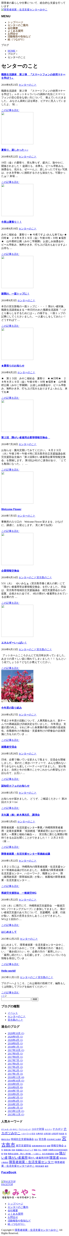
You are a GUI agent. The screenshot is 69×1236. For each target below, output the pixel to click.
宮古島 (42, 1139)
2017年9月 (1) (15, 1053)
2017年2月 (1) (15, 1070)
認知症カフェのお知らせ (15, 785)
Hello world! (8, 970)
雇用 (46, 1166)
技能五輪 (7, 1150)
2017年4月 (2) (15, 1067)
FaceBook (8, 1172)
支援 (13, 1150)
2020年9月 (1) (15, 1036)
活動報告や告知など (19, 1220)
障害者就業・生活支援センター (31, 1162)
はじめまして (9, 932)
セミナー (48, 1129)
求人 (40, 1150)
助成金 (61, 1134)
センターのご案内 (18, 1207)
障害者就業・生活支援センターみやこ (36, 1230)
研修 (5, 1154)
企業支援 (47, 1134)
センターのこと (28, 84)
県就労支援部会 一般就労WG (18, 893)
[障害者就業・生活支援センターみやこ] (24, 9)
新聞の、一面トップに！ (15, 293)
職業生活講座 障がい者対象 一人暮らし (24, 1154)
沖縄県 (44, 1150)
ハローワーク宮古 (28, 1134)
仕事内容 (39, 1134)
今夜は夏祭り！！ (11, 221)
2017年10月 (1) (16, 1050)
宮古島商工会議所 (54, 1139)
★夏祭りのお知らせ (12, 365)
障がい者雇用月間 (38, 1157)
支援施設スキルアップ (24, 1150)
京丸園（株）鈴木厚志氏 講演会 (20, 814)
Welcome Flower (11, 509)
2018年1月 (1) (15, 1046)
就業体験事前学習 (39, 1146)
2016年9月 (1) (15, 1084)
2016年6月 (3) (15, 1094)
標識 (35, 1150)
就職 (48, 1146)
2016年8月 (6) (15, 1087)
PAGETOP (7, 1184)
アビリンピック (24, 1129)
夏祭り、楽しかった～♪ (14, 149)
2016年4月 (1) (15, 1101)
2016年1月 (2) (15, 1107)
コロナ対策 (37, 1129)
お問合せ (13, 1217)
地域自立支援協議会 (22, 1139)
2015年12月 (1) (16, 1111)
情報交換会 (57, 1145)
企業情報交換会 (10, 570)
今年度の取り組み (11, 707)
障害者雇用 (39, 1166)
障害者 (54, 1157)
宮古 (36, 1139)
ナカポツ (58, 1129)
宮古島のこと (44, 577)
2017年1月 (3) (15, 1074)
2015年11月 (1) (16, 1114)
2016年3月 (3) (15, 1104)
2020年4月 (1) (15, 1040)
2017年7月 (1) (15, 1060)
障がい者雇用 (18, 1157)
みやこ (15, 1129)
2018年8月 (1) (15, 1043)
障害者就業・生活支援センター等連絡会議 (25, 853)
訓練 (57, 1154)
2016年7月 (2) (15, 1090)
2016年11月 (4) (16, 1077)
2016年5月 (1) (15, 1097)
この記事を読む (10, 110)
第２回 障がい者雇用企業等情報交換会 (25, 437)
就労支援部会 (23, 1145)
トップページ (15, 1203)
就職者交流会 (9, 746)
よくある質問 (15, 1213)
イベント (13, 1013)
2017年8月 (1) (15, 1057)
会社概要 (13, 1210)
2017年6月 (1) (15, 1063)
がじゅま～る (6, 1129)
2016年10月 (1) (16, 1080)
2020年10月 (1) (16, 1033)
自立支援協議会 (48, 1154)
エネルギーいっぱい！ (14, 642)
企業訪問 (54, 1134)
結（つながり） (17, 1224)
